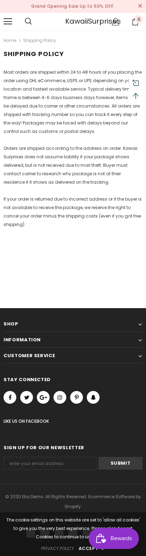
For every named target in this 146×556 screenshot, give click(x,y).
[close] (140, 6)
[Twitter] (26, 397)
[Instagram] (60, 397)
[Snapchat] (93, 397)
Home (10, 40)
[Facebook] (10, 397)
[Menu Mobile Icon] (8, 21)
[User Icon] (115, 21)
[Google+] (43, 397)
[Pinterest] (76, 397)
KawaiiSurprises (74, 21)
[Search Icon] (35, 21)
